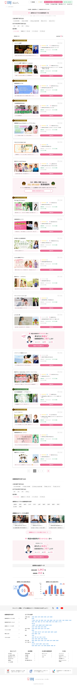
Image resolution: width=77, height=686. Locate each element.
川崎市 (37, 625)
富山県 (42, 628)
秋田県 (45, 616)
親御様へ (9, 660)
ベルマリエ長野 (17, 43)
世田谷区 (66, 620)
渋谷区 (70, 620)
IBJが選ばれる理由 (54, 4)
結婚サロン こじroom (19, 452)
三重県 (39, 633)
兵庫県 (33, 638)
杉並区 (36, 621)
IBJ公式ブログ (69, 4)
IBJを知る (47, 4)
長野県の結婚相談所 (10, 6)
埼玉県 (33, 626)
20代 (14, 26)
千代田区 (33, 620)
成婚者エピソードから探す (9, 626)
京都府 (36, 638)
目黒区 (60, 620)
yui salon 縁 (17, 314)
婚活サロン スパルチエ (20, 276)
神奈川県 (33, 623)
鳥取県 (33, 640)
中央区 (37, 620)
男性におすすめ (44, 20)
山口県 (45, 640)
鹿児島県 (48, 645)
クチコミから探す (8, 629)
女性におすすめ (52, 20)
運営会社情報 (27, 653)
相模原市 (40, 625)
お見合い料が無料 (25, 20)
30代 (18, 26)
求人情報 (26, 656)
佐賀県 (33, 645)
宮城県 (42, 616)
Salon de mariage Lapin (20, 142)
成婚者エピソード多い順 (25, 31)
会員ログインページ (62, 656)
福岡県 (33, 642)
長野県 (39, 628)
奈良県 (42, 638)
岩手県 (39, 616)
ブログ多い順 (42, 31)
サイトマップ (61, 653)
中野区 (33, 621)
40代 (22, 26)
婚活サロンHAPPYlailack (20, 161)
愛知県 (33, 630)
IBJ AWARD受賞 (16, 20)
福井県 (48, 628)
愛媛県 (54, 640)
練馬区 (50, 621)
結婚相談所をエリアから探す (10, 618)
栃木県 (42, 626)
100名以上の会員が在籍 (34, 20)
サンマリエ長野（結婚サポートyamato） (23, 63)
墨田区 (51, 620)
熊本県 (39, 645)
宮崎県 (45, 645)
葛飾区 (56, 621)
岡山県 (39, 640)
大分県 (42, 645)
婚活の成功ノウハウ (62, 4)
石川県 (45, 628)
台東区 (48, 620)
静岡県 (36, 633)
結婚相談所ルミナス (19, 219)
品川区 (57, 620)
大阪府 (33, 635)
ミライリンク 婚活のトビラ (20, 353)
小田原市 (33, 625)
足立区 (53, 621)
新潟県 (36, 628)
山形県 (48, 616)
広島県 (42, 640)
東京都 (33, 618)
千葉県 (36, 626)
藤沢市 (43, 625)
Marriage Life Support (19, 200)
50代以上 (27, 26)
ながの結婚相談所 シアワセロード (22, 392)
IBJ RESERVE (61, 655)
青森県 (36, 616)
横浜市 (50, 625)
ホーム (6, 6)
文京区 (45, 620)
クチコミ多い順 (34, 31)
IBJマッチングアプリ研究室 (62, 661)
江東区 (54, 620)
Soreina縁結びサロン (19, 257)
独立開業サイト (61, 658)
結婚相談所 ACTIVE (18, 83)
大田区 (63, 620)
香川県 (51, 640)
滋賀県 (39, 638)
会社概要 (26, 655)
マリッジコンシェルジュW (20, 295)
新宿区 (42, 620)
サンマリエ (44, 655)
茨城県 (39, 626)
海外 (54, 645)
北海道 (33, 616)
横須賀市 (47, 625)
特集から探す (7, 633)
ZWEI (43, 656)
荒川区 (44, 621)
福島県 (51, 616)
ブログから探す (7, 637)
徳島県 (48, 640)
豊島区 (39, 621)
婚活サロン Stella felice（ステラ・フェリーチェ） (26, 372)
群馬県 (45, 626)
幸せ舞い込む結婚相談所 (20, 238)
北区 (41, 621)
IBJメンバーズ (44, 653)
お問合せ (26, 658)
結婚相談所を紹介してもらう (10, 622)
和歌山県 (45, 638)
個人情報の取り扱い (28, 660)
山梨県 (33, 628)
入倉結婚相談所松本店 (19, 103)
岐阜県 (33, 633)
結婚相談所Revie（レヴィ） (20, 432)
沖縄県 (52, 645)
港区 (39, 620)
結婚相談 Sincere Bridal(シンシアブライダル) (24, 123)
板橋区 (47, 621)
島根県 (36, 640)
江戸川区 (59, 621)
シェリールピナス (18, 412)
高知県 (57, 640)
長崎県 (36, 645)
